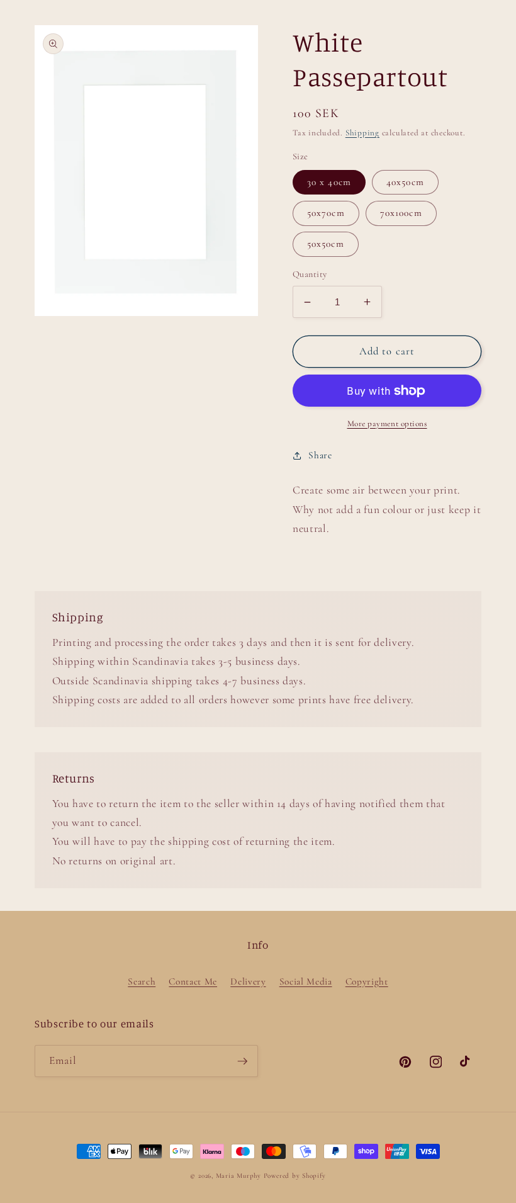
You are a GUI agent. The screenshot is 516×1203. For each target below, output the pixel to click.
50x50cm (325, 243)
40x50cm (405, 182)
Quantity (310, 274)
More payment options (387, 424)
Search (141, 981)
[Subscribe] (242, 1061)
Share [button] (320, 455)
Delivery (248, 981)
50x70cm (326, 212)
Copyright (366, 981)
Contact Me (193, 981)
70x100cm (401, 212)
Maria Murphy (238, 1176)
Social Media (305, 981)
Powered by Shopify (295, 1176)
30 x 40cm (329, 182)
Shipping (362, 133)
